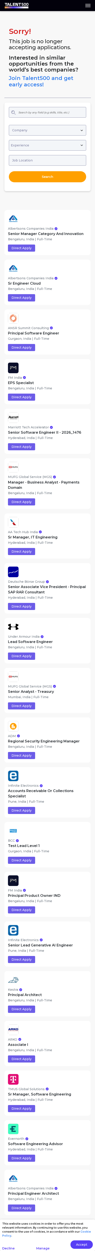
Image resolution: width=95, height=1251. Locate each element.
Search (47, 177)
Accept (81, 1245)
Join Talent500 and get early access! (41, 81)
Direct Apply (21, 248)
